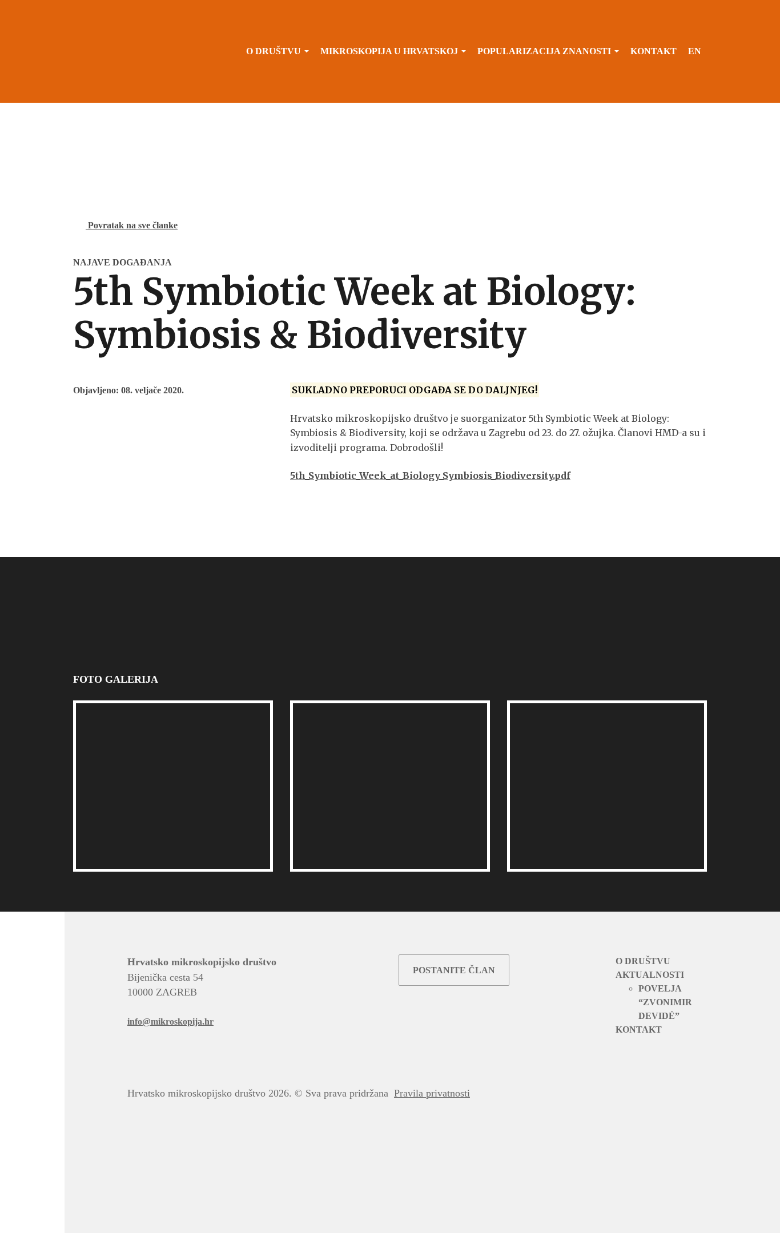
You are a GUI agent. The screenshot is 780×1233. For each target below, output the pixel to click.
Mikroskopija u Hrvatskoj (389, 51)
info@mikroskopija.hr (170, 1021)
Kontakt (653, 51)
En (694, 51)
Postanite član (454, 970)
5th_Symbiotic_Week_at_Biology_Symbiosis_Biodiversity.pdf (430, 475)
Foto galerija (116, 679)
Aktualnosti (650, 975)
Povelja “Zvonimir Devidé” (665, 1002)
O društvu (273, 51)
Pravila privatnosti (432, 1093)
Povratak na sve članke (132, 225)
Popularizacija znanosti (544, 51)
